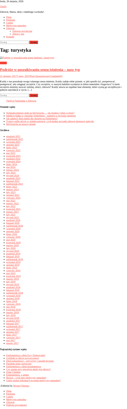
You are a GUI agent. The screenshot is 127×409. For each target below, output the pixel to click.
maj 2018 (10, 307)
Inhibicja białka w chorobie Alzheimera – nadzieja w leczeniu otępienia (41, 115)
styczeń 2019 (12, 284)
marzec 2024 (12, 170)
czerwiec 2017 (13, 337)
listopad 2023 (12, 181)
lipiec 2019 (11, 267)
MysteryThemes (21, 385)
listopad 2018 (12, 290)
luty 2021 (10, 214)
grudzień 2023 (13, 178)
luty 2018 (10, 315)
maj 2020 (10, 240)
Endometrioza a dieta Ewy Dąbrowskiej (25, 355)
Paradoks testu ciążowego (18, 363)
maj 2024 (10, 167)
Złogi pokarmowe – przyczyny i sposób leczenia (30, 361)
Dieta (8, 17)
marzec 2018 (12, 312)
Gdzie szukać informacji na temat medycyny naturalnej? (33, 380)
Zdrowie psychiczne (22, 31)
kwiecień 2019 (13, 276)
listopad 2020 (12, 223)
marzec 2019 (12, 279)
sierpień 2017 (12, 332)
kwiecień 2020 (13, 242)
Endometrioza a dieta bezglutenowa (23, 366)
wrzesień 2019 (13, 262)
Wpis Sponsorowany (40, 76)
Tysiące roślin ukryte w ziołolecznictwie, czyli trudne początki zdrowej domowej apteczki (50, 121)
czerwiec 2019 (13, 270)
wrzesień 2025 (13, 142)
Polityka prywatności (16, 405)
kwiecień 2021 (13, 209)
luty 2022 (10, 206)
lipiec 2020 (11, 234)
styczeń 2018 (12, 318)
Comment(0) (56, 76)
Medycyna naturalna (16, 25)
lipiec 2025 (11, 147)
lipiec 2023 (11, 186)
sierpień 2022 (12, 195)
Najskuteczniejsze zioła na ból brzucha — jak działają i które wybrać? (40, 113)
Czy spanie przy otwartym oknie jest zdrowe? (28, 369)
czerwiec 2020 (13, 237)
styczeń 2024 (12, 175)
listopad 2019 (12, 256)
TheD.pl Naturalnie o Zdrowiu (21, 101)
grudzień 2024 (13, 158)
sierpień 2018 (12, 298)
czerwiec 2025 (13, 150)
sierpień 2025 (12, 144)
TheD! (3, 6)
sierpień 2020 (12, 231)
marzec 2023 (12, 189)
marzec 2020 (12, 245)
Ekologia (10, 20)
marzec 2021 (12, 212)
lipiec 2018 (11, 301)
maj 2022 (10, 200)
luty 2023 (10, 192)
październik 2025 (14, 139)
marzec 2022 (12, 203)
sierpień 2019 (12, 265)
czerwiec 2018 (13, 304)
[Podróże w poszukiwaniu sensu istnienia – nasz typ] (63, 57)
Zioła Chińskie (13, 372)
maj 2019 (10, 273)
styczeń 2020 (12, 251)
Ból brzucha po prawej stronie (21, 124)
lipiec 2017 (11, 335)
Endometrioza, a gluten (17, 375)
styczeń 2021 (12, 217)
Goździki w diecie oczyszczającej (22, 358)
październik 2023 (14, 184)
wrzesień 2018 (13, 295)
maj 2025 (10, 153)
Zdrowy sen (18, 34)
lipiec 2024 (11, 164)
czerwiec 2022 (13, 198)
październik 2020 (14, 226)
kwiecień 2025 (13, 156)
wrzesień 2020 (13, 228)
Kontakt (10, 36)
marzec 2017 (12, 343)
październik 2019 (14, 259)
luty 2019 (10, 281)
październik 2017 (14, 326)
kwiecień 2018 (13, 309)
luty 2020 (10, 248)
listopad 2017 (12, 323)
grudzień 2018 (13, 287)
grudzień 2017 (13, 321)
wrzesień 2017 (13, 329)
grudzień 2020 (13, 220)
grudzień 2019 (13, 253)
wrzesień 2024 (13, 161)
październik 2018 (14, 293)
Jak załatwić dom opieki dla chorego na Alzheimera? (32, 118)
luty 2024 (10, 172)
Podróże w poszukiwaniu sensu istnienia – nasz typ (40, 70)
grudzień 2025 (13, 136)
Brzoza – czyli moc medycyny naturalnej (26, 377)
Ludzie (9, 22)
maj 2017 (10, 340)
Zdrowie (10, 28)
